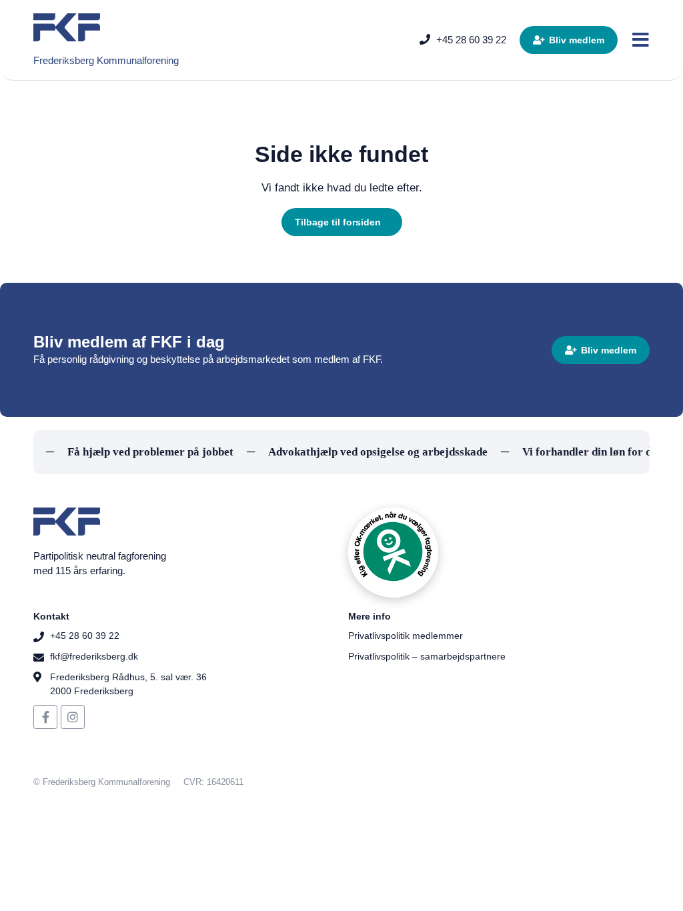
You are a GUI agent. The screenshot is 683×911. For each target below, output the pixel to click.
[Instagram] (73, 717)
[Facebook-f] (45, 717)
